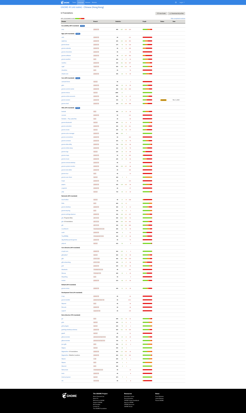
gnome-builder (66, 300)
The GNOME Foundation (100, 408)
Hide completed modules (178, 18)
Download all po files (177, 13)
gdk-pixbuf (64, 255)
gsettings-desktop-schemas (69, 329)
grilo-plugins (65, 326)
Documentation (128, 398)
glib (63, 258)
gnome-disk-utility (67, 144)
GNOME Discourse (129, 404)
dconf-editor (65, 199)
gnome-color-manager (68, 133)
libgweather (65, 351)
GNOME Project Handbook (131, 400)
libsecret (64, 366)
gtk (63, 218)
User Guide (162, 13)
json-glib (64, 344)
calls (63, 37)
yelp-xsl (64, 243)
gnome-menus (66, 92)
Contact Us (96, 406)
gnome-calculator (67, 126)
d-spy (63, 296)
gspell (63, 333)
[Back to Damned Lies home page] (65, 2)
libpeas (64, 359)
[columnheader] (77, 21)
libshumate (65, 370)
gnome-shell (65, 103)
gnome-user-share (67, 177)
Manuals (64, 307)
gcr (62, 318)
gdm (63, 85)
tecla (63, 373)
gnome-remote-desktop (68, 162)
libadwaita (64, 269)
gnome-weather (66, 59)
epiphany (64, 41)
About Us (95, 398)
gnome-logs (65, 151)
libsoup (64, 273)
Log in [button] (181, 2)
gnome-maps (65, 155)
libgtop (64, 348)
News (157, 394)
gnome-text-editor (67, 170)
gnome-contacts (66, 141)
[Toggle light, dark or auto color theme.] (176, 2)
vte (62, 381)
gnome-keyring (66, 210)
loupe (63, 181)
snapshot (64, 188)
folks (63, 203)
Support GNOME (97, 402)
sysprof (64, 311)
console (64, 115)
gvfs (63, 266)
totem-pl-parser (66, 377)
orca (63, 29)
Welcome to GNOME (98, 400)
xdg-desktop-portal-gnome (69, 240)
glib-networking (66, 262)
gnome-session (66, 100)
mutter (64, 280)
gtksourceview (66, 337)
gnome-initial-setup (67, 148)
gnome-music (65, 159)
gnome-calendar (66, 48)
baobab (64, 111)
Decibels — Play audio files (69, 119)
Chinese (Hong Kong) (94, 7)
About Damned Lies (98, 396)
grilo (63, 322)
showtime (64, 70)
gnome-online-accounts (68, 96)
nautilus (64, 63)
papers (63, 184)
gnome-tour (65, 173)
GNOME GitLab (128, 406)
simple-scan (65, 74)
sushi (63, 232)
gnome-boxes (65, 44)
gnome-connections (67, 137)
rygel (63, 66)
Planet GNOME (159, 400)
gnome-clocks (65, 130)
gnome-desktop (66, 207)
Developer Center (129, 396)
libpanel (64, 303)
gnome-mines (65, 288)
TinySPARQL (65, 236)
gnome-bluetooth (67, 122)
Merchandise (96, 404)
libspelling (64, 277)
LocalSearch (65, 229)
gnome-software (66, 55)
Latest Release (159, 398)
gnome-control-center (68, 89)
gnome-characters (67, 52)
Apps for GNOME (128, 402)
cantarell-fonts (66, 81)
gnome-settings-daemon (69, 214)
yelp (63, 192)
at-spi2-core (65, 251)
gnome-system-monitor (68, 166)
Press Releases (159, 396)
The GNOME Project (100, 394)
